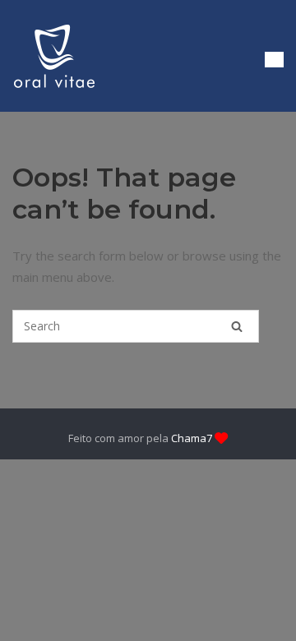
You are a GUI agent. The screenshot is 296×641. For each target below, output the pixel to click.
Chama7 (191, 438)
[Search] (237, 326)
